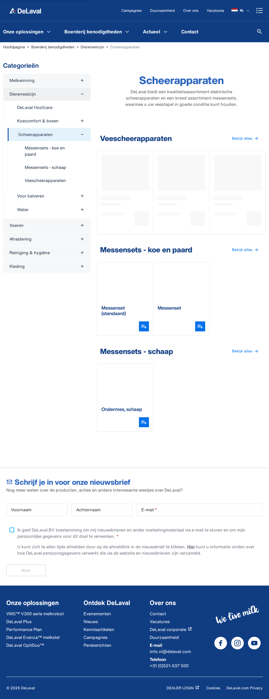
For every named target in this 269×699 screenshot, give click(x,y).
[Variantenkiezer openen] (144, 326)
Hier (191, 547)
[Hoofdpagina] (25, 10)
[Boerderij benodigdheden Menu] (127, 31)
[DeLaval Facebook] (220, 643)
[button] (245, 138)
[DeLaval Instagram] (237, 643)
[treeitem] (49, 157)
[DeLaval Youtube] (254, 643)
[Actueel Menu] (165, 31)
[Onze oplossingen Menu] (48, 31)
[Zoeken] (259, 31)
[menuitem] (97, 31)
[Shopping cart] (259, 10)
